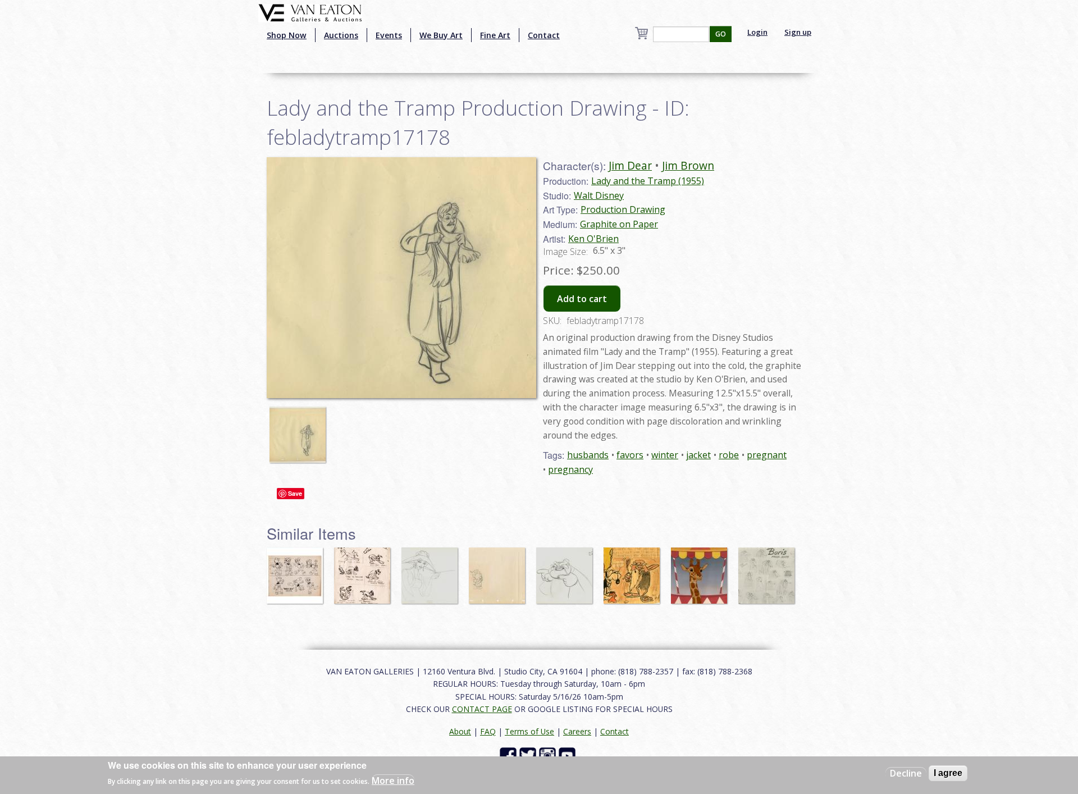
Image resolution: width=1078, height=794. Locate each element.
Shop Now (287, 35)
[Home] (310, 12)
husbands (588, 455)
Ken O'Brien (593, 238)
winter (664, 455)
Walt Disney (599, 195)
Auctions (341, 35)
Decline (906, 773)
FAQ (488, 731)
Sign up (797, 32)
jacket (698, 455)
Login (757, 32)
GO (720, 34)
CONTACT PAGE (482, 709)
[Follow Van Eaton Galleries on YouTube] (568, 755)
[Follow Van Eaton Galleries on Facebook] (509, 755)
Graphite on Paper (619, 224)
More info (393, 780)
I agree (948, 773)
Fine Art (495, 35)
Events (389, 35)
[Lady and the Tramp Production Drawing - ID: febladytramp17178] (300, 429)
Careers (577, 731)
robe (729, 455)
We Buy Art (441, 35)
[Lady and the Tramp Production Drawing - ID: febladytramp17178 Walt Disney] (401, 276)
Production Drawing (623, 209)
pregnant (767, 455)
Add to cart (582, 299)
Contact (544, 35)
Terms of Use (529, 731)
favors (629, 455)
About (460, 731)
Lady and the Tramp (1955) (647, 181)
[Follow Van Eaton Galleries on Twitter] (529, 755)
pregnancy (570, 469)
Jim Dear (630, 165)
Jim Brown (688, 165)
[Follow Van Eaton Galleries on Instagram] (549, 755)
